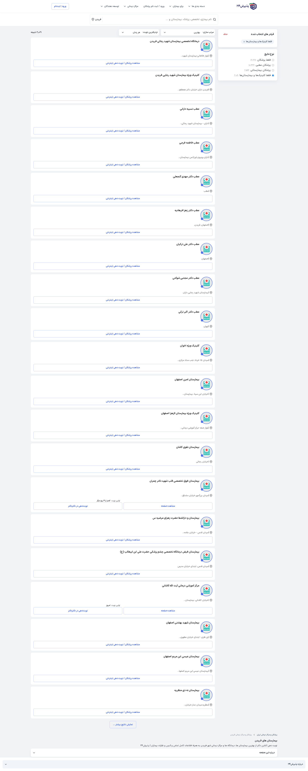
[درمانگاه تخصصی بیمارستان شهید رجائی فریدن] (206, 46)
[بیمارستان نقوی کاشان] (206, 452)
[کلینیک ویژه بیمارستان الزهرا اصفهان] (206, 418)
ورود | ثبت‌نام (60, 6)
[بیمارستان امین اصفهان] (206, 384)
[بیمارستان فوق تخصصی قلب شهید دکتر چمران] (206, 486)
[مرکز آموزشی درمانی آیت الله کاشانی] (206, 590)
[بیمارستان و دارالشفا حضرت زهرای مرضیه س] (206, 523)
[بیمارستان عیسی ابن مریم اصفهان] (206, 661)
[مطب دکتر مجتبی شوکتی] (206, 283)
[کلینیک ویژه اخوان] (206, 350)
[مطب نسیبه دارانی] (206, 114)
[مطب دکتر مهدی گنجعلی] (206, 181)
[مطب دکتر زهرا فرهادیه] (206, 215)
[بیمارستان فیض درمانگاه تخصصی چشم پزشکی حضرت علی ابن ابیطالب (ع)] (206, 556)
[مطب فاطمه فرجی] (206, 147)
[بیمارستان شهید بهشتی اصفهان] (206, 627)
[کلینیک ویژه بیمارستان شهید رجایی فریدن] (206, 80)
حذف (225, 34)
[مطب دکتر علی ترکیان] (206, 249)
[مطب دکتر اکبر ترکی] (206, 317)
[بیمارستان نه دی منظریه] (206, 695)
